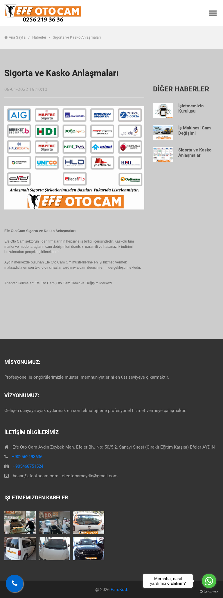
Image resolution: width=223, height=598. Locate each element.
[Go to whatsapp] (209, 581)
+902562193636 (27, 456)
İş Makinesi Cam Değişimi (194, 130)
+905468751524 (28, 466)
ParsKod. (119, 589)
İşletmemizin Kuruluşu (191, 108)
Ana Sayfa (17, 37)
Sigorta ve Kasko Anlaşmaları (194, 152)
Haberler (39, 37)
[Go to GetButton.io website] (209, 592)
